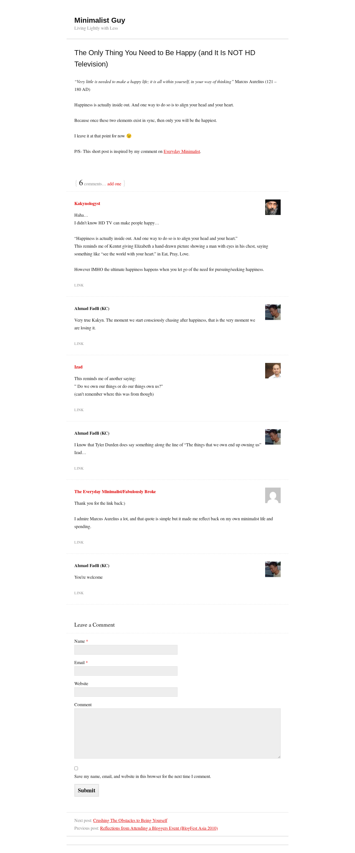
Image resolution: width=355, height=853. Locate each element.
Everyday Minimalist (182, 151)
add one (114, 183)
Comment (83, 704)
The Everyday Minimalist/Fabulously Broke (115, 491)
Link (79, 285)
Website (81, 683)
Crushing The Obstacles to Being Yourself (130, 820)
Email (81, 662)
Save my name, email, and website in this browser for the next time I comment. (142, 776)
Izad (78, 366)
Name (81, 641)
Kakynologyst (87, 203)
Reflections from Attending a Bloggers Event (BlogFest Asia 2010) (159, 828)
